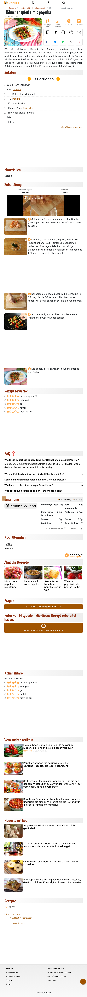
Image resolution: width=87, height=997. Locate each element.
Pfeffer (10, 122)
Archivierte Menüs (13, 976)
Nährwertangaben (73, 127)
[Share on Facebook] (47, 42)
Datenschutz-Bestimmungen (59, 972)
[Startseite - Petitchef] (5, 8)
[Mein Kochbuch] (33, 3)
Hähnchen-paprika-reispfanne (10, 584)
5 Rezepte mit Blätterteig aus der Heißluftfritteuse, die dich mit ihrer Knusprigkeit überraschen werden (52, 881)
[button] (7, 32)
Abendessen (27, 918)
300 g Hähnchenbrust (18, 84)
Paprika (16, 98)
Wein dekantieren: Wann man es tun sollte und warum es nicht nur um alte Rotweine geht (49, 845)
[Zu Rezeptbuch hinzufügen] (47, 32)
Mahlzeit (15, 918)
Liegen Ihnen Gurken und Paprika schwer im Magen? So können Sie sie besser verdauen (48, 746)
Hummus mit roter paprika (31, 583)
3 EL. (14, 89)
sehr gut (24, 400)
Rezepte (9, 968)
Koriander (28, 108)
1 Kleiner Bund (20, 108)
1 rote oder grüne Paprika (20, 112)
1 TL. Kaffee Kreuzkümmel (21, 94)
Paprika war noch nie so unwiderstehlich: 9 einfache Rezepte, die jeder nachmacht (47, 764)
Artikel (8, 984)
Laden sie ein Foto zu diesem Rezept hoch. (43, 630)
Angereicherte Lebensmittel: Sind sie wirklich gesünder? (49, 827)
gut (21, 404)
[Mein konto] (48, 3)
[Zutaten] (4, 498)
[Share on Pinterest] (79, 42)
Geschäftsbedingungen (56, 976)
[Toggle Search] (64, 3)
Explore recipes (13, 914)
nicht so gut (25, 411)
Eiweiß (14, 923)
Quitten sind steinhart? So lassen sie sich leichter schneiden (51, 863)
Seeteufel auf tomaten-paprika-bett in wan (52, 585)
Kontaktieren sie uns (55, 968)
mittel (22, 407)
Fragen (9, 980)
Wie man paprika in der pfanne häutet (72, 584)
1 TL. (13, 98)
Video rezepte (12, 972)
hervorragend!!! (28, 396)
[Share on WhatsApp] (63, 42)
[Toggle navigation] (80, 2)
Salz (9, 117)
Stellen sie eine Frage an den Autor (45, 606)
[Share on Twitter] (71, 42)
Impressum (51, 980)
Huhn (22, 923)
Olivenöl (17, 89)
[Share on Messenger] (55, 42)
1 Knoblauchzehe (16, 103)
